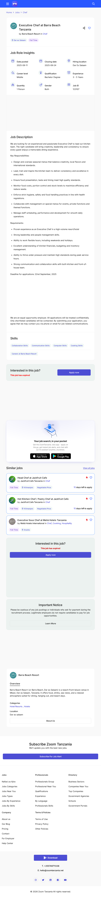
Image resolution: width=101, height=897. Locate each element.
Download (52, 858)
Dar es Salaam (20, 40)
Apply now (74, 372)
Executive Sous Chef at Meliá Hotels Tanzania (42, 520)
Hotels (27, 706)
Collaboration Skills (20, 345)
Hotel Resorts (16, 706)
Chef (25, 12)
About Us (50, 721)
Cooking (57, 523)
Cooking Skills (77, 345)
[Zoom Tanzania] (14, 3)
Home (9, 12)
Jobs (17, 12)
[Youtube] (65, 879)
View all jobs (89, 468)
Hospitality (67, 523)
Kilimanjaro (28, 487)
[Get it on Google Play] (61, 456)
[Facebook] (57, 879)
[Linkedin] (50, 879)
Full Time (33, 40)
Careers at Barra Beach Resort (24, 354)
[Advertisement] (50, 112)
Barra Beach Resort (31, 34)
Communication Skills (41, 345)
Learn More (50, 623)
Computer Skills (60, 345)
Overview (15, 683)
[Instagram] (35, 879)
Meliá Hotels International (32, 523)
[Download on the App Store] (40, 456)
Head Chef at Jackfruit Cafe (32, 477)
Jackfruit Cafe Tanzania (31, 481)
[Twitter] (43, 879)
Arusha (27, 530)
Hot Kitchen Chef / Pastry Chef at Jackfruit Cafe (43, 499)
